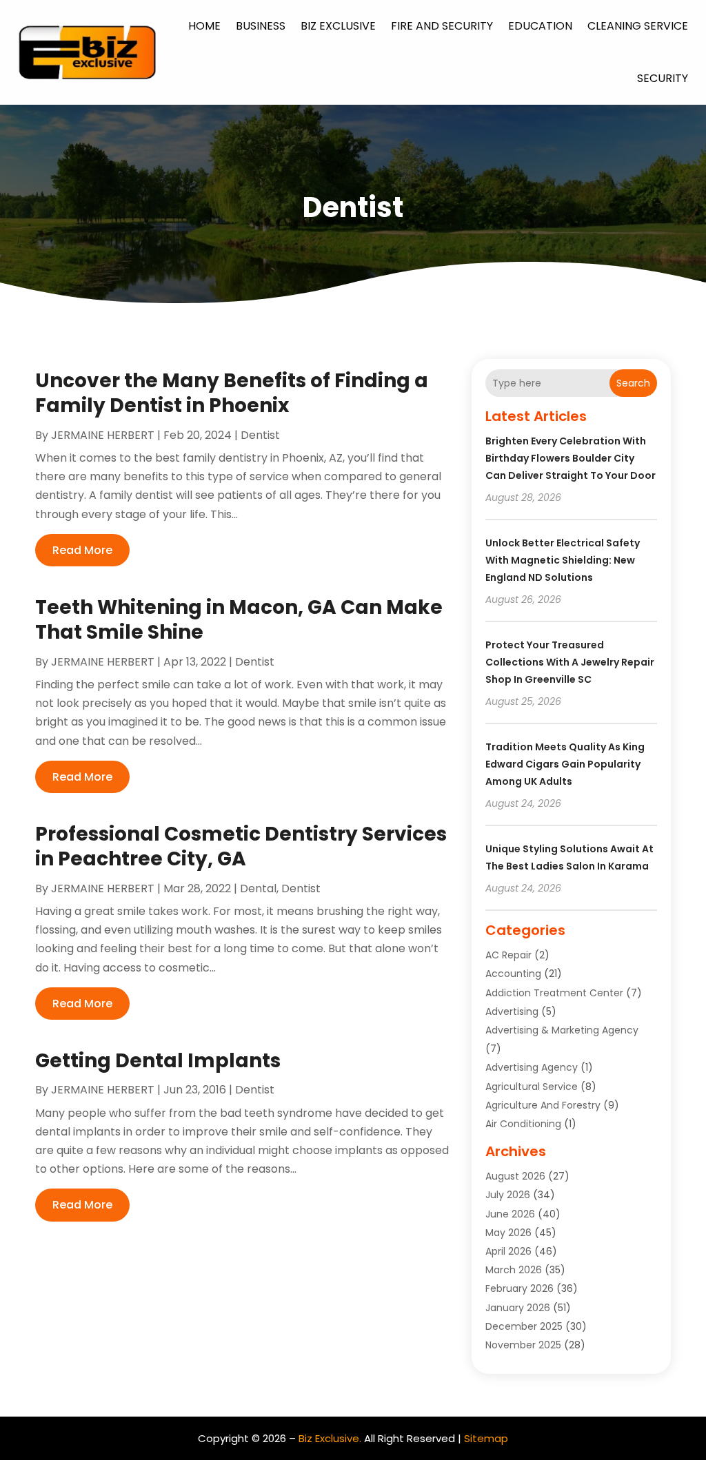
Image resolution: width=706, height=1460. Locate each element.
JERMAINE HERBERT (102, 435)
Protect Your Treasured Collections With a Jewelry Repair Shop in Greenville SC (569, 662)
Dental (258, 888)
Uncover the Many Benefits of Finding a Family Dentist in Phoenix (231, 393)
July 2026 (507, 1195)
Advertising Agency (531, 1067)
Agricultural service (531, 1086)
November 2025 (523, 1345)
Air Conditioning (523, 1124)
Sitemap (486, 1438)
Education (540, 26)
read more (82, 550)
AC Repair (508, 955)
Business (260, 26)
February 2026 (519, 1288)
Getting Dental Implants (158, 1060)
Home (204, 26)
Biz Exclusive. (330, 1438)
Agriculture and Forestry (543, 1105)
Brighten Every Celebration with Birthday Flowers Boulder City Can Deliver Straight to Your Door (570, 458)
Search (633, 383)
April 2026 (508, 1251)
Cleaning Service (637, 26)
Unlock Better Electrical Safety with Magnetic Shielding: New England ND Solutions (562, 560)
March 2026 (513, 1270)
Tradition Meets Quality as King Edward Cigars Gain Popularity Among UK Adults (565, 764)
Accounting (513, 973)
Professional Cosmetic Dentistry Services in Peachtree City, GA (241, 846)
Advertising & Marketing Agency (561, 1030)
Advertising (511, 1011)
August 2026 (515, 1176)
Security (662, 78)
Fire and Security (442, 26)
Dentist (260, 435)
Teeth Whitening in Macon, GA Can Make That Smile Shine (239, 620)
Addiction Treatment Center (554, 993)
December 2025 (524, 1326)
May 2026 (508, 1233)
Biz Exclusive (338, 26)
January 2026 (517, 1308)
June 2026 (510, 1214)
